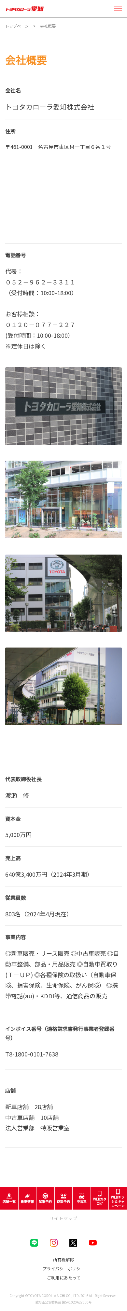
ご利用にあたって (63, 1278)
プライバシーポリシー (63, 1268)
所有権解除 (63, 1259)
